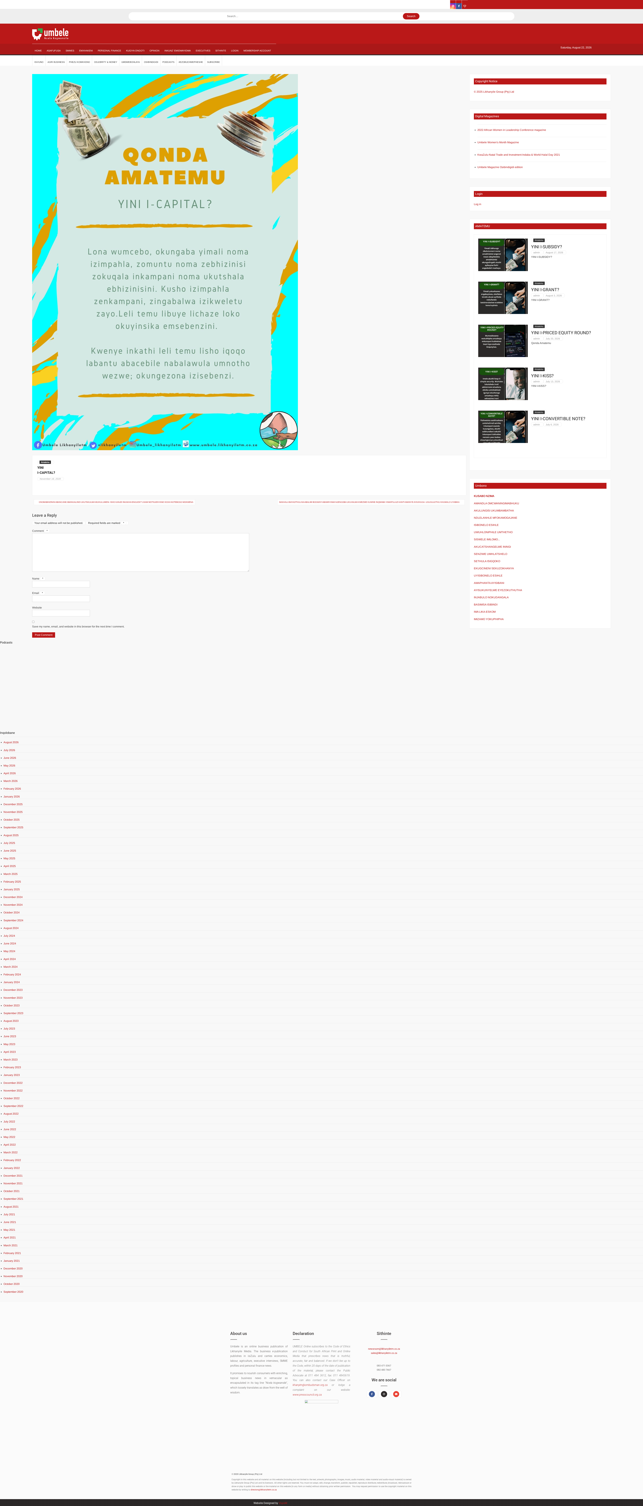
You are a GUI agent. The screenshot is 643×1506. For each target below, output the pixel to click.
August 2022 (11, 1113)
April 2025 (10, 866)
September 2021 (13, 1198)
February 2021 (12, 1253)
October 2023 (12, 1005)
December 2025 (13, 804)
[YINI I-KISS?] (503, 383)
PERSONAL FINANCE (109, 50)
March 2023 (11, 1059)
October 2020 (12, 1284)
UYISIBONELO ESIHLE (488, 575)
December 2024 (13, 897)
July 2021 (9, 1214)
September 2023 (13, 1013)
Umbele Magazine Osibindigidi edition (500, 167)
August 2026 (11, 742)
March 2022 (11, 1152)
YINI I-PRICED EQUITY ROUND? (561, 333)
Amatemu (45, 462)
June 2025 (10, 850)
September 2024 (13, 920)
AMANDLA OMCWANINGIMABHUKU (496, 503)
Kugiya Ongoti (135, 50)
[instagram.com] (453, 6)
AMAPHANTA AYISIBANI (489, 583)
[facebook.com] (459, 6)
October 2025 (12, 819)
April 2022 (10, 1144)
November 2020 (13, 1276)
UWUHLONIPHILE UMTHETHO (493, 532)
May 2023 (9, 1044)
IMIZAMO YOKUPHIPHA (489, 619)
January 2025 (12, 889)
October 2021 (12, 1191)
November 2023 (13, 997)
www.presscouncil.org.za (307, 1394)
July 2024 (9, 935)
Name (37, 578)
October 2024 (12, 912)
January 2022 (12, 1168)
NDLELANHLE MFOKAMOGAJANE (495, 517)
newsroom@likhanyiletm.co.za (384, 1349)
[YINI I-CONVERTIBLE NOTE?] (503, 426)
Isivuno (38, 62)
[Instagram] (384, 1394)
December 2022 (13, 1082)
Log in (477, 204)
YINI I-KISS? (542, 376)
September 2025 (13, 827)
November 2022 (13, 1090)
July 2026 (9, 750)
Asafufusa (54, 50)
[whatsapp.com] (465, 6)
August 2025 (11, 835)
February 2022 (12, 1160)
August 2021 (11, 1206)
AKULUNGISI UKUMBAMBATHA (494, 510)
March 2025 (11, 874)
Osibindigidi (151, 62)
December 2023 (13, 989)
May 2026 (9, 765)
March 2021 (11, 1245)
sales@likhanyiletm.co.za (384, 1353)
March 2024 (11, 966)
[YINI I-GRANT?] (503, 297)
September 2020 (13, 1291)
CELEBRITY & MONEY (105, 62)
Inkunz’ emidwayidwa (177, 50)
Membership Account (257, 50)
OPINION (154, 50)
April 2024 (10, 959)
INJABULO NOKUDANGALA (491, 597)
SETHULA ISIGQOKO (487, 561)
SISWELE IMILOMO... (487, 539)
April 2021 (10, 1237)
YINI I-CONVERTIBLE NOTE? (558, 418)
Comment (40, 530)
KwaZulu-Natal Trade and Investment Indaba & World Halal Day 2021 (518, 154)
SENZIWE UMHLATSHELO (490, 554)
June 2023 (10, 1036)
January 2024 (12, 982)
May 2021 (9, 1229)
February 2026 (12, 788)
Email (37, 593)
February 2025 (12, 881)
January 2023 (12, 1075)
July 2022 (9, 1121)
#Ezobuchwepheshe (191, 62)
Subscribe (213, 62)
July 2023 (9, 1028)
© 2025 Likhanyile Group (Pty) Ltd (494, 91)
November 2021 (13, 1183)
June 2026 (10, 757)
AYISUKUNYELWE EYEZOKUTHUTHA (498, 590)
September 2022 (13, 1106)
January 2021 (12, 1260)
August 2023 (11, 1020)
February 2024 (12, 974)
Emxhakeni (86, 50)
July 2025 (9, 843)
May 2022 (9, 1137)
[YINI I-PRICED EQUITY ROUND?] (503, 340)
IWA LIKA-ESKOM (485, 611)
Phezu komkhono (79, 62)
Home (38, 50)
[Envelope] (396, 1394)
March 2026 (11, 781)
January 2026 (12, 796)
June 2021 (10, 1222)
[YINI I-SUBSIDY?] (503, 254)
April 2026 (10, 773)
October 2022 (12, 1098)
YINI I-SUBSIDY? (546, 247)
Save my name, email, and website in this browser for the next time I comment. (78, 626)
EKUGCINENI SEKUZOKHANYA (494, 568)
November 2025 (13, 812)
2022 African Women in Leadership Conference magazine (511, 130)
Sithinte (220, 50)
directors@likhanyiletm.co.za (264, 1490)
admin (536, 252)
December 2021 (13, 1175)
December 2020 (13, 1268)
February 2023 (12, 1067)
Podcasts (168, 62)
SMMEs (70, 50)
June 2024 (10, 943)
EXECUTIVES (203, 50)
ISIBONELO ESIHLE (486, 525)
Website (37, 607)
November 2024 (13, 904)
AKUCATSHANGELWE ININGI (492, 546)
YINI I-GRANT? (545, 289)
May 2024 (9, 951)
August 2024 (11, 928)
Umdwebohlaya (130, 62)
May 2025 (9, 858)
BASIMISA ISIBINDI (485, 604)
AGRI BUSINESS (56, 62)
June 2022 (10, 1129)
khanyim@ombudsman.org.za (310, 1385)
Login (234, 50)
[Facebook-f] (372, 1394)
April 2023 (10, 1051)
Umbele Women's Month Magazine (498, 142)
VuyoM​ (283, 1503)
